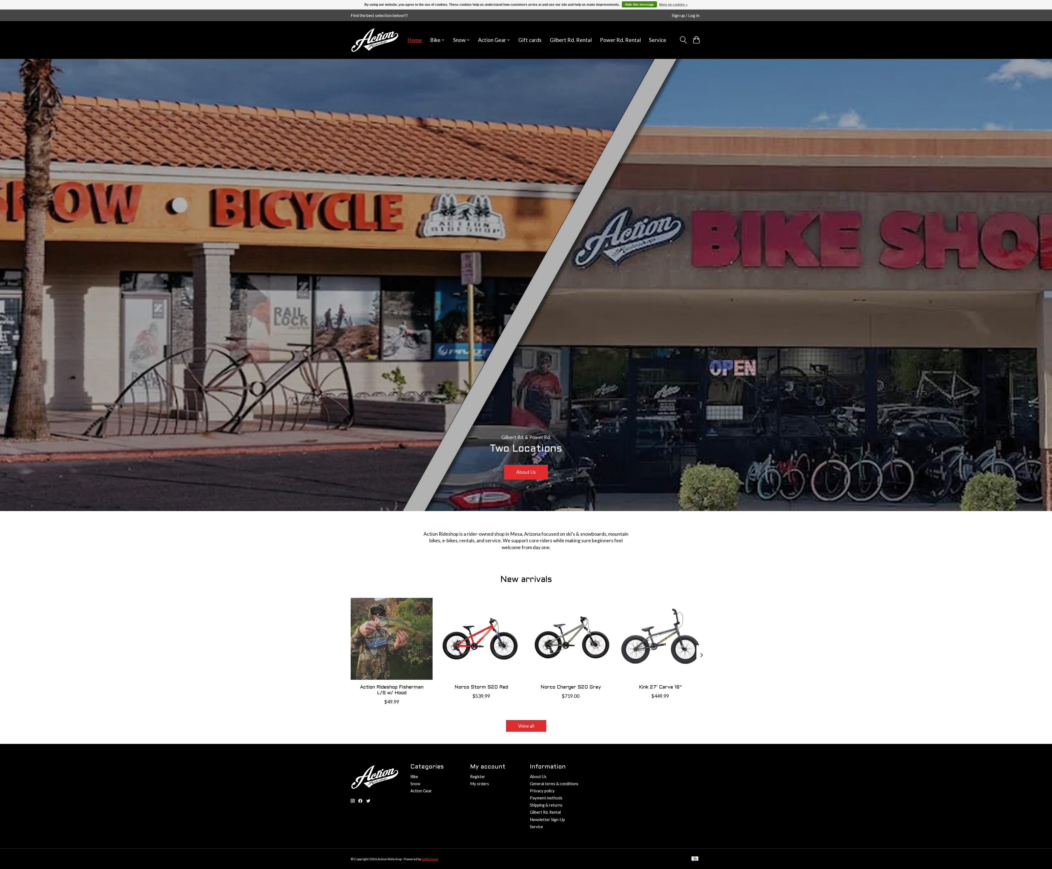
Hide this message (639, 5)
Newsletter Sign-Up (547, 819)
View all (526, 726)
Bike (414, 776)
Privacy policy (542, 790)
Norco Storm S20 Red (481, 687)
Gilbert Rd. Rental (571, 40)
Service (657, 40)
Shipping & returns (546, 805)
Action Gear (421, 790)
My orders (479, 783)
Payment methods (546, 798)
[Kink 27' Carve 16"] (660, 639)
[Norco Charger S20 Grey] (571, 639)
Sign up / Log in (685, 15)
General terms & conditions (554, 783)
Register (477, 776)
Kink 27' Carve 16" (660, 687)
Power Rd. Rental (620, 40)
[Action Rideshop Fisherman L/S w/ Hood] (392, 639)
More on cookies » (673, 5)
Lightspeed (430, 859)
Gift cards (530, 40)
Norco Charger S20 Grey (571, 687)
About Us (526, 472)
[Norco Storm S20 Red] (481, 639)
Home (414, 40)
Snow (415, 783)
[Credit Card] (694, 859)
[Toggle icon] (683, 40)
